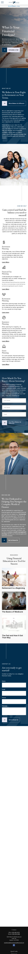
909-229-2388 (16, 934)
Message (4, 706)
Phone (4, 697)
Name (3, 681)
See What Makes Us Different (15, 422)
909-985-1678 (16, 932)
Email (3, 689)
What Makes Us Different (16, 103)
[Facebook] (14, 945)
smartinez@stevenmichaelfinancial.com (14, 942)
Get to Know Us (13, 720)
